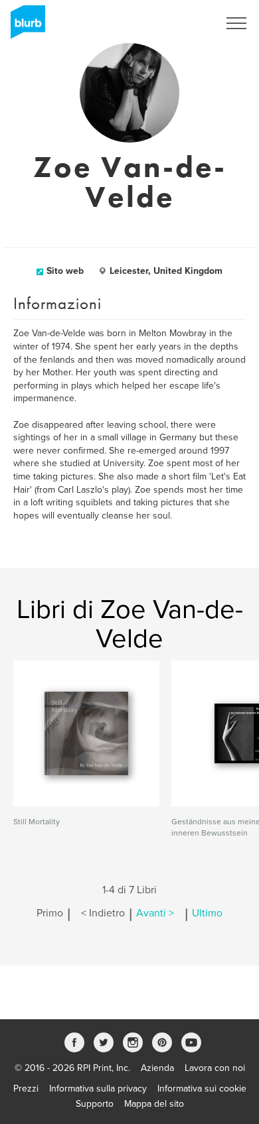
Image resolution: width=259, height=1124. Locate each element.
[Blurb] (24, 26)
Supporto (95, 1103)
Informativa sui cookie (201, 1088)
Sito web (65, 271)
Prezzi (26, 1088)
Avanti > (155, 913)
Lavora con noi (215, 1068)
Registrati (181, 23)
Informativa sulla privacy (98, 1088)
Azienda (157, 1068)
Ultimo (207, 913)
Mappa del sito (154, 1103)
